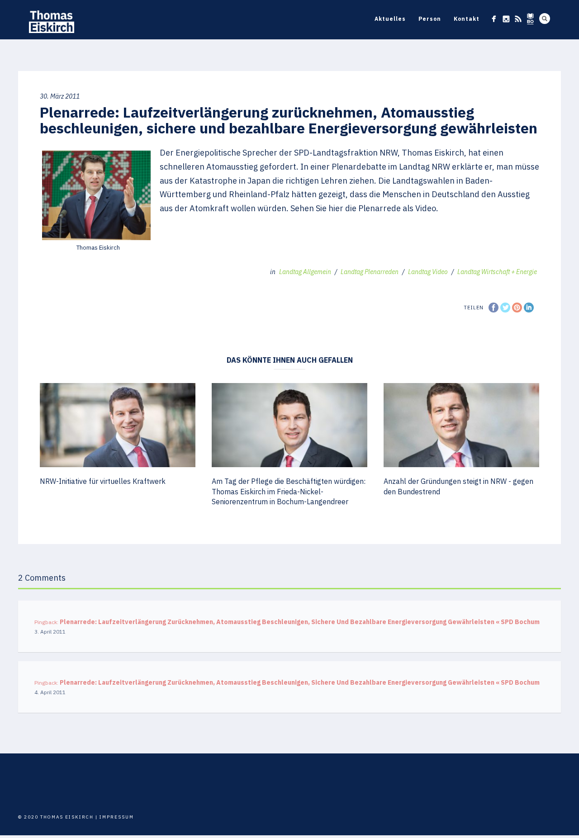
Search (544, 18)
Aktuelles (390, 18)
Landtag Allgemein (305, 272)
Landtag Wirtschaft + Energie (497, 272)
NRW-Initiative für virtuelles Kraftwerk (103, 481)
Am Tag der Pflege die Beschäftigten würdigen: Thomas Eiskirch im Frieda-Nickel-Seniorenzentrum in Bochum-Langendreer (288, 491)
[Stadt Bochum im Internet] (530, 18)
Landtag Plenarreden (370, 272)
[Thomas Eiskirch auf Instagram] (506, 18)
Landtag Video (428, 272)
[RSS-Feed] (518, 18)
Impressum (117, 817)
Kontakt (466, 18)
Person (429, 18)
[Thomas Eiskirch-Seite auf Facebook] (493, 18)
